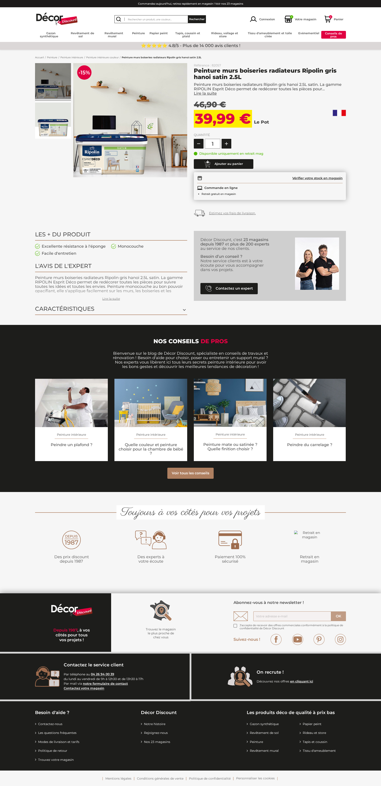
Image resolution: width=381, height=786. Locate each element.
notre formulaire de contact (105, 684)
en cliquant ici (301, 681)
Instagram (340, 639)
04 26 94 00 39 (102, 674)
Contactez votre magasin (84, 688)
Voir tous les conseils (190, 473)
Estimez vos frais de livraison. (232, 213)
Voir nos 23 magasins (229, 3)
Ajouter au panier (228, 164)
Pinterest (319, 639)
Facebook (276, 639)
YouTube (297, 639)
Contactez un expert (234, 288)
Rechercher (197, 19)
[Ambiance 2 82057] (53, 81)
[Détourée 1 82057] (53, 121)
